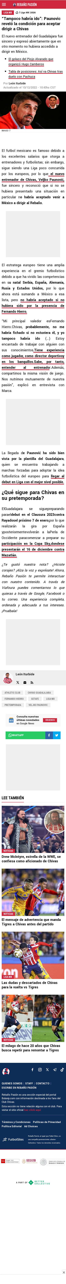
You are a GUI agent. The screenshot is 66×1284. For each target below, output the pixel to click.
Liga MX (50, 699)
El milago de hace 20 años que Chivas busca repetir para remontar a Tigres (31, 1048)
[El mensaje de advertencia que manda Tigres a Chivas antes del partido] (33, 892)
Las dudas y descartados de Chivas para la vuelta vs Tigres (30, 985)
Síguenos (50, 720)
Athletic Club (12, 692)
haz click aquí (32, 1110)
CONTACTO (42, 1083)
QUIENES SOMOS (12, 1083)
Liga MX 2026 (28, 12)
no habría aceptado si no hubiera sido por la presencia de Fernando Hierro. (33, 306)
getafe (35, 699)
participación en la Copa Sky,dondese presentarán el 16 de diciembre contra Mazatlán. (33, 549)
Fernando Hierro (14, 699)
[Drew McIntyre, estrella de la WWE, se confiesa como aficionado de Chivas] (33, 829)
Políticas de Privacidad (47, 1122)
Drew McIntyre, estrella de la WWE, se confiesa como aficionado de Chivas (31, 859)
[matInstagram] (40, 1070)
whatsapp (18, 735)
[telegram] (55, 1070)
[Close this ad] (63, 1272)
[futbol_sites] (14, 1139)
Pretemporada (13, 705)
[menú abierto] (3, 4)
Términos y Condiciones (16, 1122)
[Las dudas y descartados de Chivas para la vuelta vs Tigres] (33, 955)
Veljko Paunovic (38, 705)
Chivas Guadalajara (39, 692)
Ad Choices (31, 1126)
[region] (33, 1279)
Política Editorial (12, 1126)
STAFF (29, 1083)
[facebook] (32, 1070)
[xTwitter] (47, 1070)
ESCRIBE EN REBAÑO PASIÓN (19, 1088)
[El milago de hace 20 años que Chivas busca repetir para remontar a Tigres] (33, 1018)
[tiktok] (62, 1070)
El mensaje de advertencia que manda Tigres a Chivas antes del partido (31, 922)
